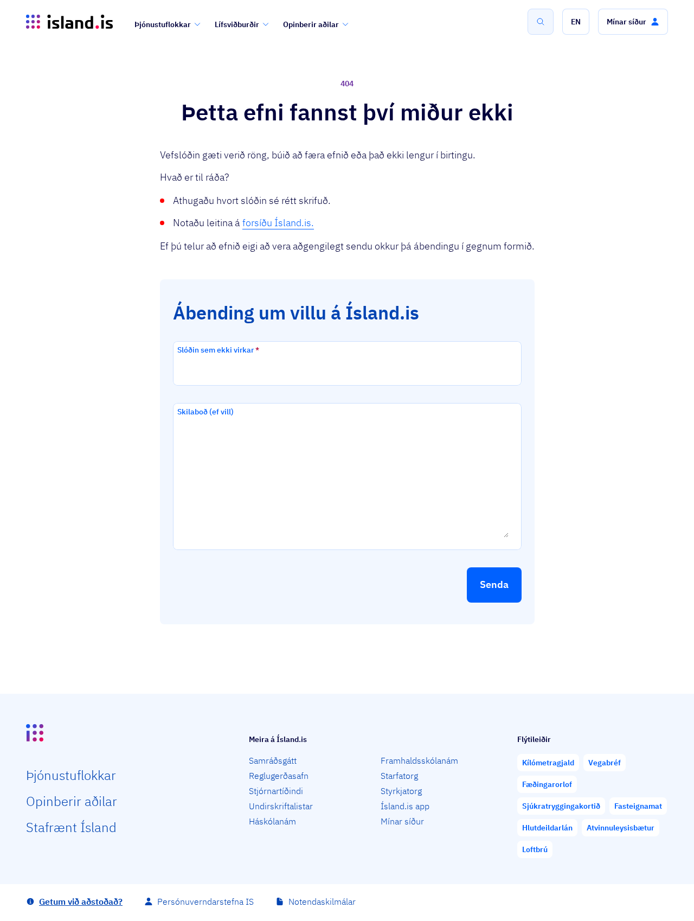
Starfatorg (399, 775)
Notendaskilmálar (322, 901)
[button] (575, 22)
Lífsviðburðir (237, 24)
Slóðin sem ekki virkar (218, 350)
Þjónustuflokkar (162, 24)
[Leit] (541, 22)
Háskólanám (272, 821)
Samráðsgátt (273, 760)
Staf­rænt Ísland (71, 827)
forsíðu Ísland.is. (278, 222)
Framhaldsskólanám (419, 760)
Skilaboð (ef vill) (205, 411)
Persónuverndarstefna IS (205, 901)
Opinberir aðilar (311, 24)
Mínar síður (402, 821)
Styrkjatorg (401, 790)
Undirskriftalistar (281, 806)
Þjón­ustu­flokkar (71, 775)
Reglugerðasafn (279, 775)
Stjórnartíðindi (276, 790)
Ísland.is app (405, 806)
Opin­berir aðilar (71, 801)
